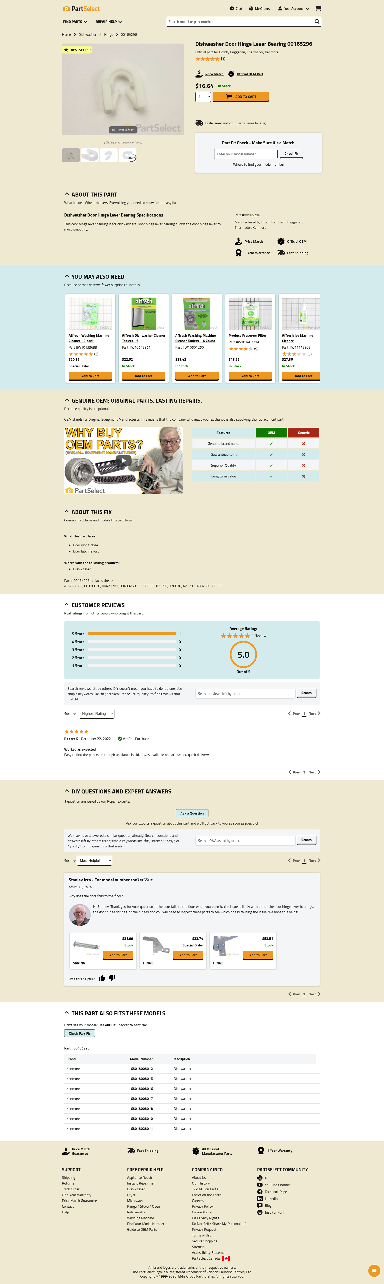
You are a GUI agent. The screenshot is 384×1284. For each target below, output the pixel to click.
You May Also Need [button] (98, 276)
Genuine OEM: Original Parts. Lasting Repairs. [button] (137, 400)
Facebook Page (276, 1191)
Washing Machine (140, 1217)
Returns (68, 1183)
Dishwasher (87, 34)
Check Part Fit (79, 1033)
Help (65, 1212)
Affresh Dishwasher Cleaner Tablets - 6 (143, 338)
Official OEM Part (250, 73)
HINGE (148, 963)
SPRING (79, 963)
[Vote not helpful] (112, 978)
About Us (199, 1177)
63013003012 (142, 1068)
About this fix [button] (92, 512)
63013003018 (142, 1108)
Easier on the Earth (206, 1194)
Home (66, 34)
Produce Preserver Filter (247, 335)
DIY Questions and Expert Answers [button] (121, 791)
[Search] (317, 21)
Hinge (108, 34)
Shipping (68, 1177)
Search (306, 692)
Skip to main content (192, 48)
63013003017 (142, 1098)
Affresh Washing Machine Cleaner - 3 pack (89, 338)
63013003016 (142, 1088)
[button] (76, 22)
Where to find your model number (258, 164)
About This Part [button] (94, 194)
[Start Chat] (374, 1271)
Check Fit (291, 153)
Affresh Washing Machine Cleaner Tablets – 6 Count (195, 338)
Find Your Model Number (145, 1223)
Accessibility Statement (210, 1252)
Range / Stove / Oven (143, 1206)
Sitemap (198, 1246)
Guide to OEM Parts (142, 1229)
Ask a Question (192, 813)
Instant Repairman (141, 1183)
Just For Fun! (274, 1212)
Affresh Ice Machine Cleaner (297, 338)
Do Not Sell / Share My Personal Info (219, 1223)
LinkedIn (271, 1198)
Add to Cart (245, 96)
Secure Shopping (204, 1240)
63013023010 (142, 1118)
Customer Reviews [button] (98, 605)
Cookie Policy (202, 1212)
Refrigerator (136, 1212)
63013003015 (142, 1078)
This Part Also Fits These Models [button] (118, 1013)
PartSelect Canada (206, 1258)
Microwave (135, 1200)
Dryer (131, 1194)
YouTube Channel (278, 1184)
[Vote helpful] (102, 978)
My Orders (262, 8)
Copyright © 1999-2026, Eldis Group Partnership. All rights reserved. (192, 1276)
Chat (239, 8)
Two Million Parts (205, 1189)
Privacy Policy (202, 1206)
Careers (198, 1200)
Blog (268, 1205)
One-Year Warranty (77, 1194)
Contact (68, 1206)
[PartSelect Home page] (81, 8)
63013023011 (142, 1128)
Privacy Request (204, 1229)
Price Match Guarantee (79, 1200)
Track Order (71, 1189)
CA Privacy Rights (205, 1217)
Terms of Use (201, 1235)
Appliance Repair (139, 1177)
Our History (201, 1183)
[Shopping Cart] (318, 8)
